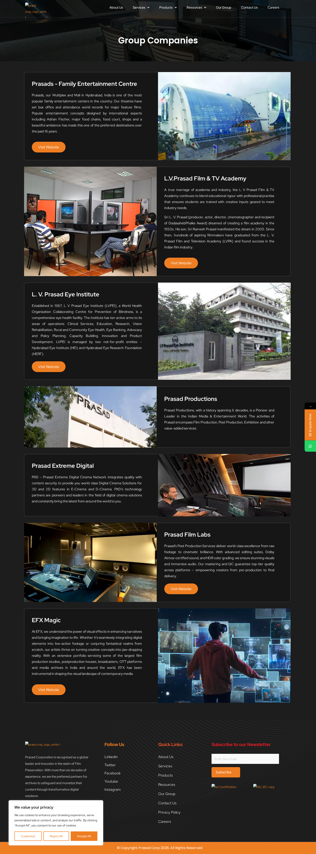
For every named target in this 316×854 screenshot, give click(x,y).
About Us (116, 7)
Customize (28, 836)
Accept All (84, 836)
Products (166, 7)
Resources (194, 7)
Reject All (56, 836)
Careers (273, 7)
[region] (56, 822)
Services (139, 7)
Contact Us (249, 7)
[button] (141, 7)
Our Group (223, 7)
